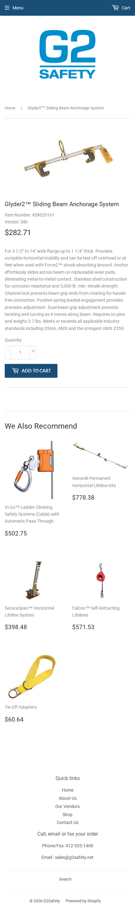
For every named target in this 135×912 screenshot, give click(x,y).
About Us (68, 798)
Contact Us (67, 822)
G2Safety (51, 900)
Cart (125, 7)
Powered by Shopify (83, 900)
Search (65, 879)
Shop (67, 814)
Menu (18, 7)
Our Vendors (67, 806)
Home (10, 108)
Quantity (13, 340)
